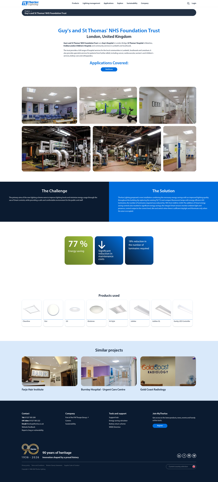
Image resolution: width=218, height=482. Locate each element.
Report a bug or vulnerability (32, 430)
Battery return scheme (117, 424)
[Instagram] (189, 456)
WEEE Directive (114, 427)
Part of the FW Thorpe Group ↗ (77, 418)
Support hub (114, 418)
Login (194, 3)
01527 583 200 (30, 418)
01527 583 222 (34, 421)
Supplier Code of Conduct (71, 465)
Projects (27, 11)
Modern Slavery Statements (54, 465)
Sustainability (70, 424)
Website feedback (28, 427)
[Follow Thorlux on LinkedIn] (179, 456)
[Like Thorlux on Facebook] (184, 456)
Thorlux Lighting (40, 469)
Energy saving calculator (118, 421)
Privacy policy (26, 465)
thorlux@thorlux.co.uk (35, 424)
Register (160, 426)
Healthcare (109, 69)
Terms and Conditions (38, 465)
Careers (68, 421)
